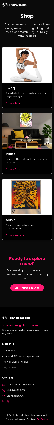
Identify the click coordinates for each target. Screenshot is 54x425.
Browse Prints (13, 169)
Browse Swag (13, 103)
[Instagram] (8, 401)
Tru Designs (42, 419)
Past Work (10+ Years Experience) (20, 356)
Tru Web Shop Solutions (15, 361)
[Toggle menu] (50, 5)
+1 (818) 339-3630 (16, 390)
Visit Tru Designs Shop (27, 287)
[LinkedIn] (3, 401)
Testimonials (9, 350)
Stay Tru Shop (9, 367)
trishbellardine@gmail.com (21, 384)
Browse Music (13, 235)
